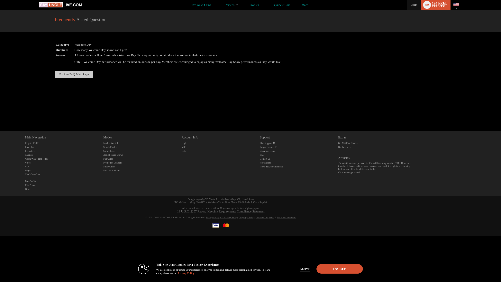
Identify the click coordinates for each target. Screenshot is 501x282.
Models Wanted (110, 143)
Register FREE (32, 143)
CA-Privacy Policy (229, 217)
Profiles (254, 4)
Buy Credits (30, 181)
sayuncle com (281, 4)
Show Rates (108, 151)
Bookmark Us (344, 147)
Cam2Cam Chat (32, 174)
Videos (230, 4)
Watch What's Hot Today (36, 158)
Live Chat (29, 147)
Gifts (184, 151)
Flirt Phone (30, 185)
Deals (27, 189)
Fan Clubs (108, 158)
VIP (27, 166)
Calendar (29, 155)
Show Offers (109, 166)
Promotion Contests (112, 162)
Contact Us (265, 158)
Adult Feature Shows (113, 155)
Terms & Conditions (286, 217)
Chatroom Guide (267, 151)
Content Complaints (265, 217)
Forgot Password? (268, 147)
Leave (305, 268)
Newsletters (265, 162)
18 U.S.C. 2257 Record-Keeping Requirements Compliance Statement (220, 211)
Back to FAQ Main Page (74, 74)
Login (414, 4)
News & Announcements (271, 166)
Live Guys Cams (201, 4)
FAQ (262, 155)
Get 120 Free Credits (348, 143)
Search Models (110, 147)
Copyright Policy (246, 217)
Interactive (30, 151)
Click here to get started (349, 172)
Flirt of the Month (111, 170)
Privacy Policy (212, 217)
